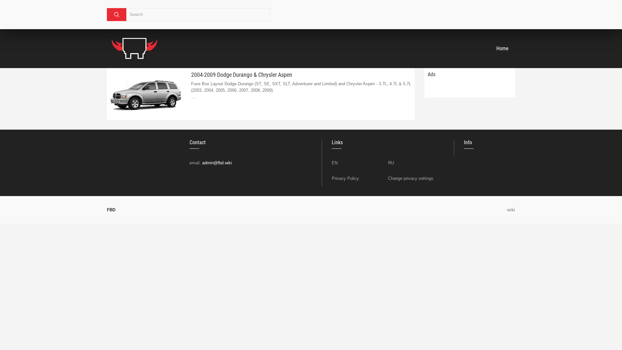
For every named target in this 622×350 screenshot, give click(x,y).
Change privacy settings (410, 178)
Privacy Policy (345, 178)
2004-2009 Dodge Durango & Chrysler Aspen (241, 74)
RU (391, 162)
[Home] (134, 48)
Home (502, 48)
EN (335, 162)
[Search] (116, 14)
